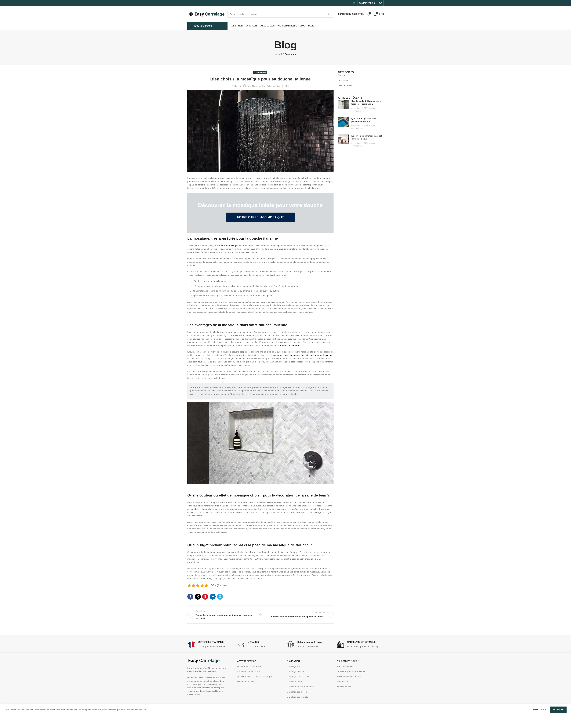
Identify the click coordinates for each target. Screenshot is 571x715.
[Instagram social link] (354, 3)
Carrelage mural (294, 681)
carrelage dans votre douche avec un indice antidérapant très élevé (300, 355)
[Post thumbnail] (343, 106)
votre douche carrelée (288, 345)
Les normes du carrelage (249, 666)
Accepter (558, 709)
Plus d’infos (540, 709)
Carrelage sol (293, 666)
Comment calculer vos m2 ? (250, 671)
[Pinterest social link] (205, 597)
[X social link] (198, 597)
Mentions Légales (345, 666)
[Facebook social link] (190, 597)
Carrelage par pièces (297, 692)
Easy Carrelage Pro (256, 86)
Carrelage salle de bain (298, 676)
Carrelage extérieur (296, 671)
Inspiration (343, 80)
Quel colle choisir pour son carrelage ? (255, 676)
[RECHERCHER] (329, 14)
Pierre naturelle (345, 85)
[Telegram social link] (220, 597)
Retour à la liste (260, 615)
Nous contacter (344, 686)
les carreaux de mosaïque (226, 245)
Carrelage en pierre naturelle (300, 686)
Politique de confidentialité (349, 676)
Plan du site (342, 681)
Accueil (278, 54)
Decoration (290, 54)
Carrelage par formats (297, 697)
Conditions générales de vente (351, 671)
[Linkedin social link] (213, 597)
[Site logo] (206, 14)
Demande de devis (246, 681)
